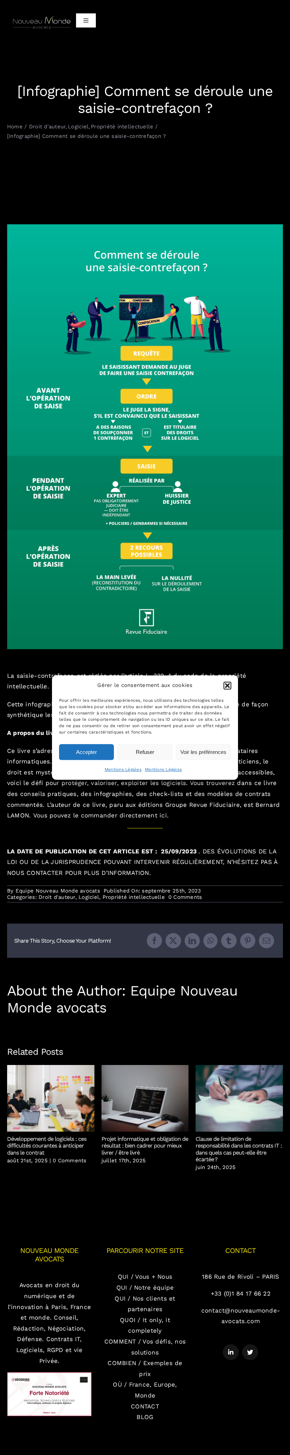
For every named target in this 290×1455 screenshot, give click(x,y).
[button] (227, 685)
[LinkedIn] (192, 940)
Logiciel (89, 897)
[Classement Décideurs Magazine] (49, 1374)
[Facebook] (154, 940)
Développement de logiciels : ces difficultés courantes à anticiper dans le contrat (51, 1099)
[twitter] (250, 1352)
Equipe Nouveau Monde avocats (58, 891)
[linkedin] (231, 1352)
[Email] (266, 940)
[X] (173, 940)
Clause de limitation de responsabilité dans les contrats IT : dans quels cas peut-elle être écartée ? (239, 1099)
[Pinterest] (247, 940)
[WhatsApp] (210, 940)
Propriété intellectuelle (134, 897)
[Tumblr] (228, 940)
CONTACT (145, 1406)
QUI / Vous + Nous (145, 1276)
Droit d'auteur (57, 897)
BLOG (145, 1416)
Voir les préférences (203, 752)
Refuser (145, 752)
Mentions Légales (123, 769)
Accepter (86, 752)
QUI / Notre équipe (145, 1287)
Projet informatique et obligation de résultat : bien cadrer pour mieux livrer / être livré (145, 1099)
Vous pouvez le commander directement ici (100, 815)
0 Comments (185, 897)
